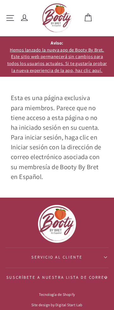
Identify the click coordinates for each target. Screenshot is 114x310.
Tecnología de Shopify (57, 294)
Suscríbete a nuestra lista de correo (57, 277)
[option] (57, 56)
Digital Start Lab (69, 304)
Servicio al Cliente (57, 257)
